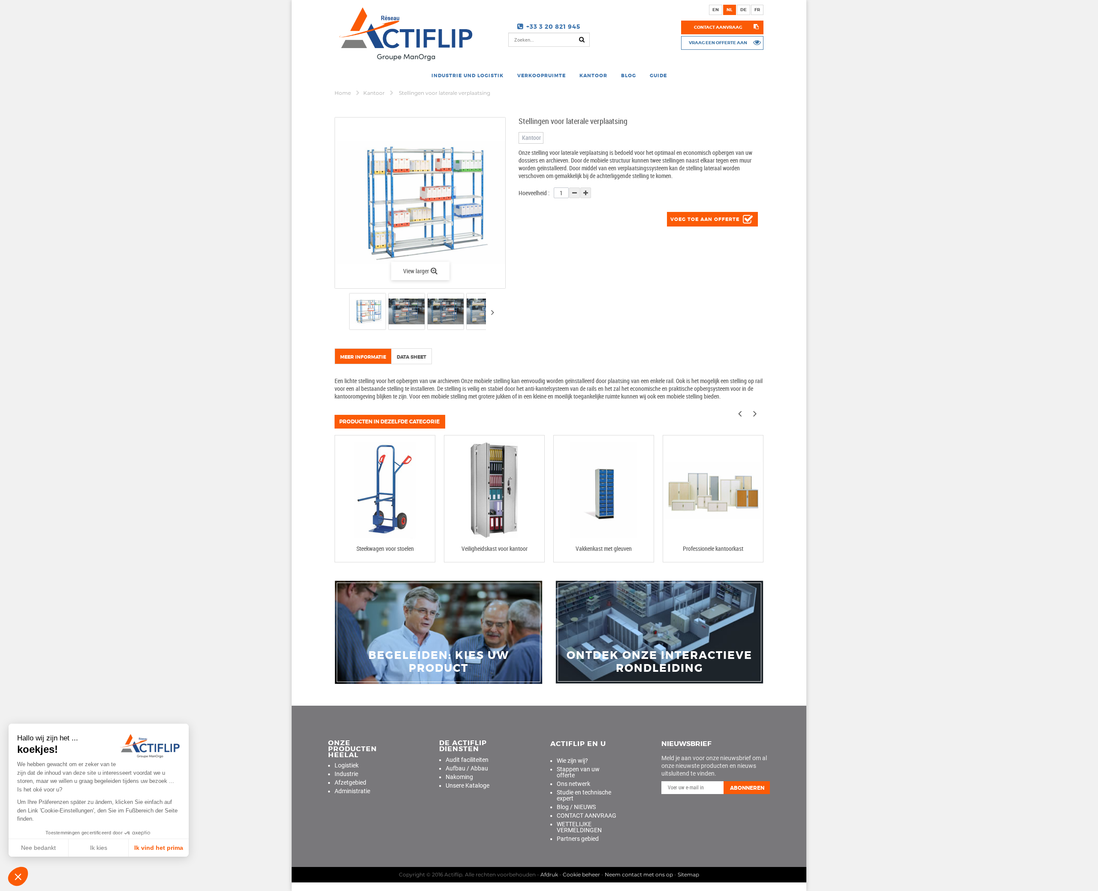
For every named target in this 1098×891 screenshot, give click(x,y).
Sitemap (688, 874)
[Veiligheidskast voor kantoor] (494, 490)
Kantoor (374, 93)
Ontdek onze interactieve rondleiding (659, 662)
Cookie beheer (581, 874)
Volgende (492, 312)
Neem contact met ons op (639, 874)
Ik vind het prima (158, 847)
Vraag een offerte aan (718, 42)
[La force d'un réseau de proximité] (439, 632)
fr (757, 9)
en (715, 9)
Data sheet (411, 357)
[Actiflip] (404, 34)
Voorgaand (342, 313)
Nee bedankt (38, 847)
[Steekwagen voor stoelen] (385, 490)
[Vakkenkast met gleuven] (604, 490)
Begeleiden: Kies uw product (438, 662)
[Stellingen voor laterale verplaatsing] (367, 311)
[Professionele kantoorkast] (713, 490)
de (743, 9)
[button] (18, 876)
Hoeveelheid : (534, 193)
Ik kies (98, 847)
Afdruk (549, 874)
